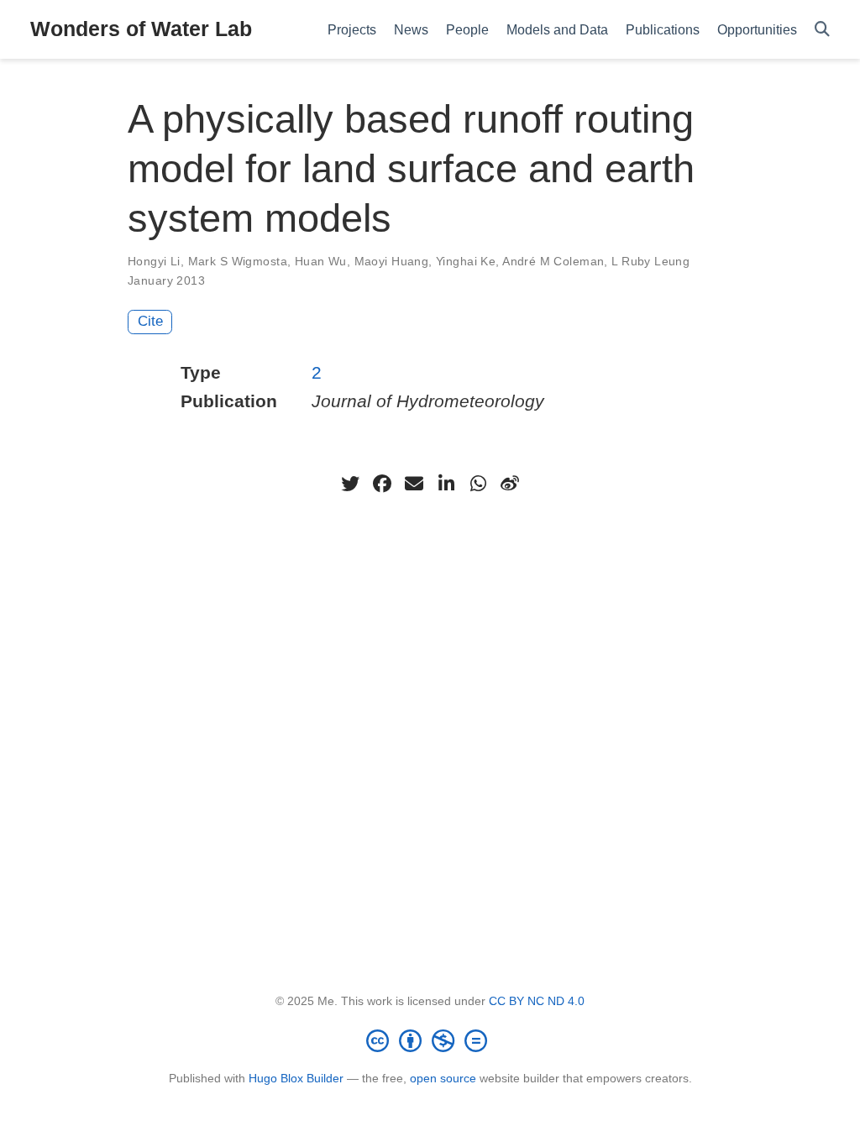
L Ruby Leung (650, 261)
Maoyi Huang (391, 261)
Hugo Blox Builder (296, 1078)
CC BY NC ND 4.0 (537, 1001)
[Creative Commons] (430, 1040)
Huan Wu (321, 261)
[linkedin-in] (446, 483)
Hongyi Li (154, 261)
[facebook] (382, 483)
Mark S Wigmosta (237, 261)
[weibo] (509, 483)
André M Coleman (553, 261)
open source (443, 1078)
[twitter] (350, 483)
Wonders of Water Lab (141, 28)
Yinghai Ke (466, 261)
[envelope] (414, 483)
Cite (150, 321)
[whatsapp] (477, 483)
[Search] (822, 29)
